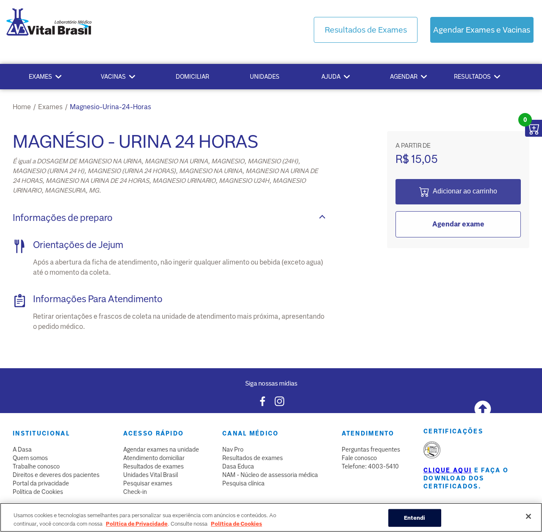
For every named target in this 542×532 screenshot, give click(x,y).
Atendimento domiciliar (154, 458)
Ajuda (330, 76)
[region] (271, 517)
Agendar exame (458, 224)
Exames (40, 76)
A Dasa (22, 449)
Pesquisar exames (147, 483)
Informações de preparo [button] (63, 217)
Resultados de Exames (366, 30)
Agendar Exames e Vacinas (481, 30)
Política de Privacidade (137, 523)
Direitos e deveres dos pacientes (56, 474)
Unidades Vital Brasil (150, 474)
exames (50, 107)
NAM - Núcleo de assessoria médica (270, 474)
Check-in (135, 491)
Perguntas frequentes (371, 449)
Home (22, 107)
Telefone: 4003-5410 (370, 466)
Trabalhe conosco (36, 466)
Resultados (472, 76)
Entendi (415, 518)
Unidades (264, 76)
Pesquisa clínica (243, 483)
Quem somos (30, 458)
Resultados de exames (153, 466)
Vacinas (113, 76)
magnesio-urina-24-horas (110, 107)
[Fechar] (528, 516)
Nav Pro (232, 449)
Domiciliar (192, 76)
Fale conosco (359, 458)
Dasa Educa (238, 466)
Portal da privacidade (41, 483)
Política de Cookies (38, 491)
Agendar (404, 76)
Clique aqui (447, 470)
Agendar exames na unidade (161, 449)
